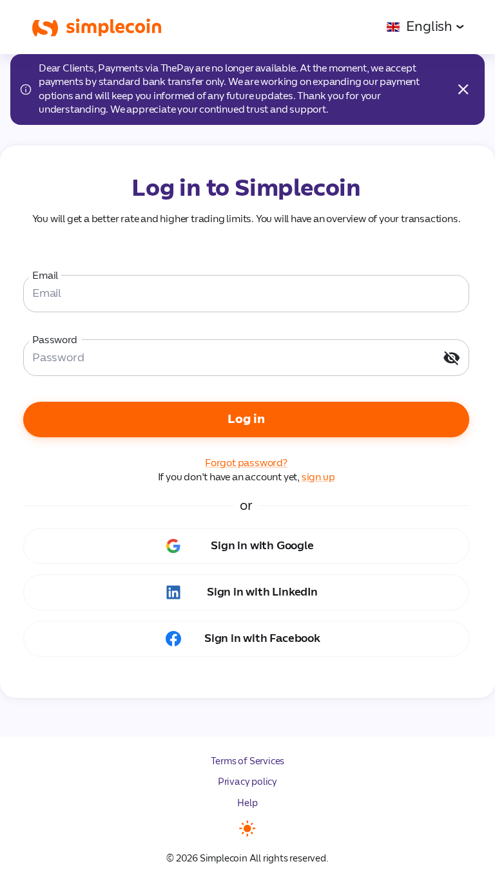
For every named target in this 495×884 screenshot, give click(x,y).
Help (247, 803)
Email (45, 275)
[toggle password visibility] (451, 357)
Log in (246, 419)
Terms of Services (248, 761)
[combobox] (424, 27)
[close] (463, 89)
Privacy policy (247, 782)
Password (54, 340)
